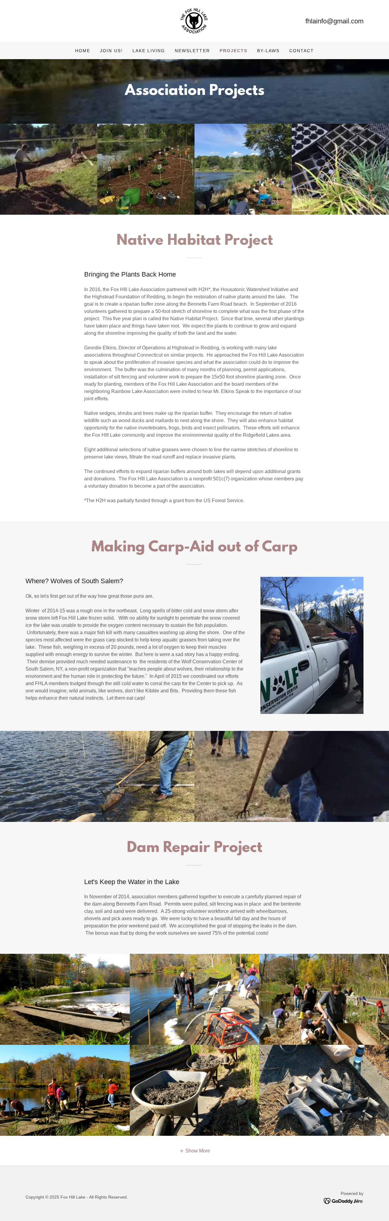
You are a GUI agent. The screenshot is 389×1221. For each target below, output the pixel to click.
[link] (194, 20)
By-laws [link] (268, 50)
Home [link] (82, 50)
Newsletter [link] (192, 50)
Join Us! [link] (111, 50)
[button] (194, 1151)
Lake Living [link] (149, 50)
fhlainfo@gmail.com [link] (334, 21)
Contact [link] (301, 50)
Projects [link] (233, 50)
